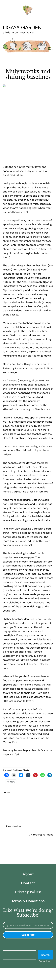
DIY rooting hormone (41, 834)
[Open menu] (51, 29)
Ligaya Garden (22, 27)
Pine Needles (13, 826)
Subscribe (44, 961)
